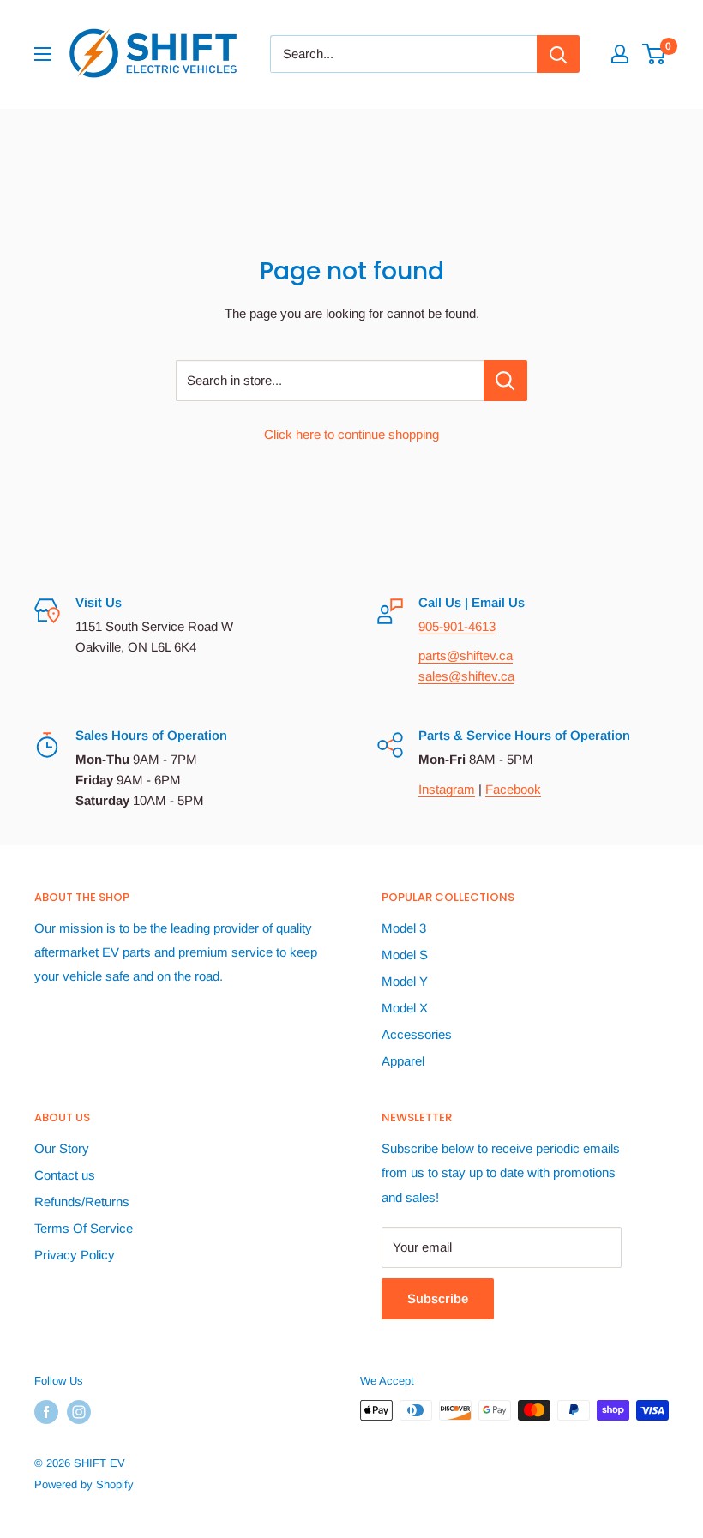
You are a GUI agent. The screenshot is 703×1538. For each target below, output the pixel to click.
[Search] (558, 54)
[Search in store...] (505, 380)
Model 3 (404, 928)
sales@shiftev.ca (466, 676)
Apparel (403, 1061)
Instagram (446, 789)
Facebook (513, 789)
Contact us (64, 1175)
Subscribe (437, 1298)
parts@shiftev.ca (465, 655)
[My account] (619, 54)
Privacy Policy (74, 1254)
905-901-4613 (457, 626)
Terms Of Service (83, 1228)
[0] (654, 54)
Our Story (61, 1148)
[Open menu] (42, 54)
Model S (405, 954)
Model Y (405, 981)
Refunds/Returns (81, 1201)
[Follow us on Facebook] (46, 1412)
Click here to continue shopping (351, 434)
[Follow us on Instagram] (79, 1412)
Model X (405, 1007)
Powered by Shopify (84, 1484)
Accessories (417, 1034)
